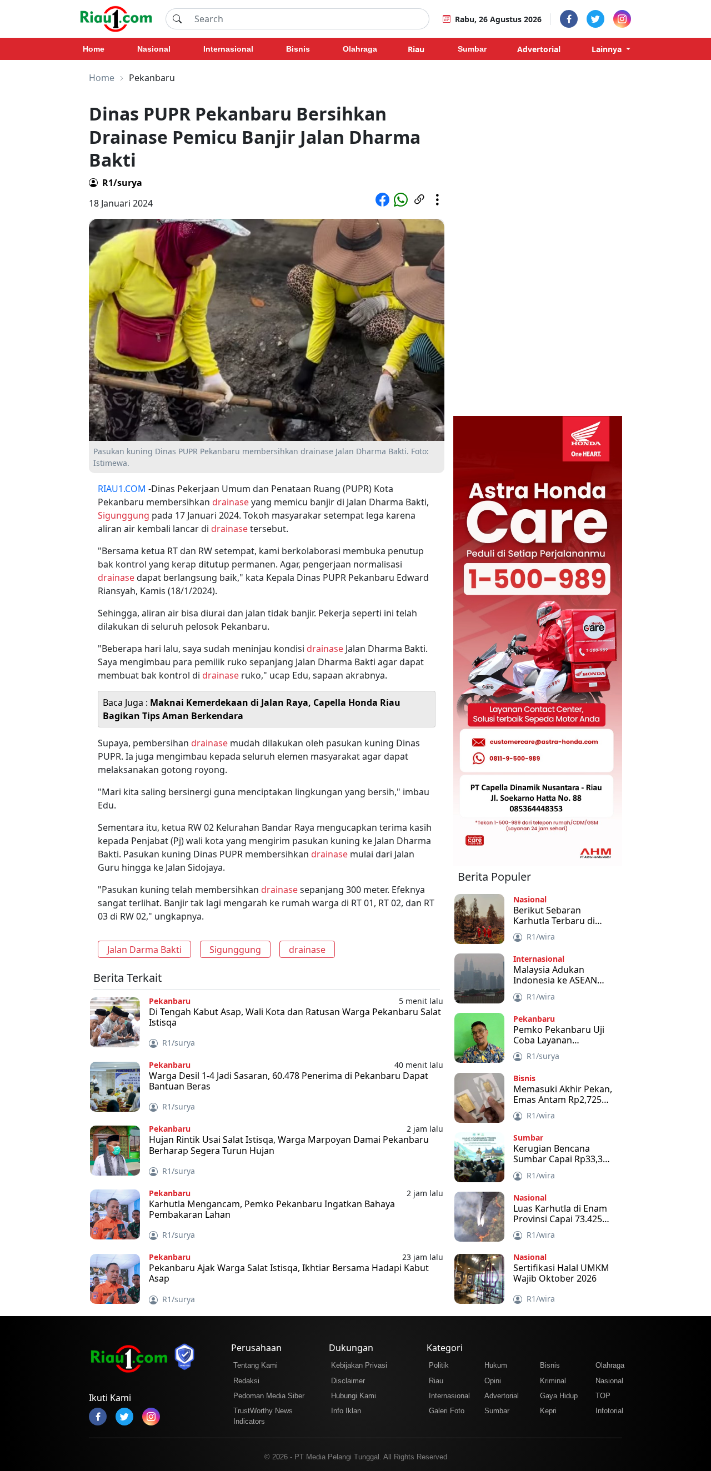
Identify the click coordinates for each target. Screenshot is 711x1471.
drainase (230, 502)
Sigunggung (123, 515)
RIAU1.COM (122, 489)
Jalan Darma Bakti (144, 949)
